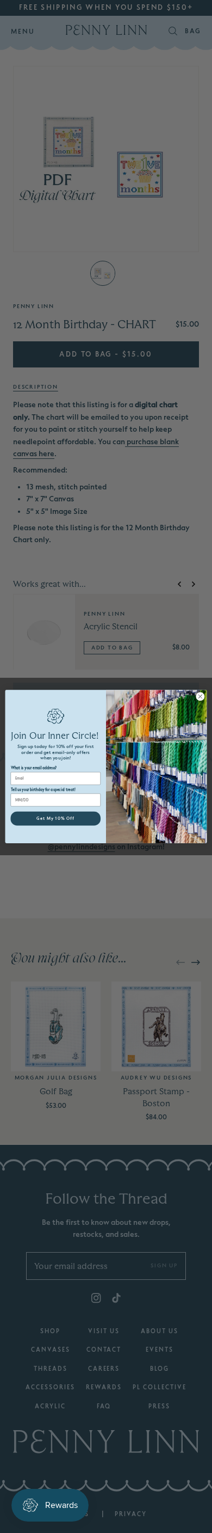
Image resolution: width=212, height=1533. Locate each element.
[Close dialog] (200, 696)
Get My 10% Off (55, 818)
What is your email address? (34, 768)
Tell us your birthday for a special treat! (43, 790)
